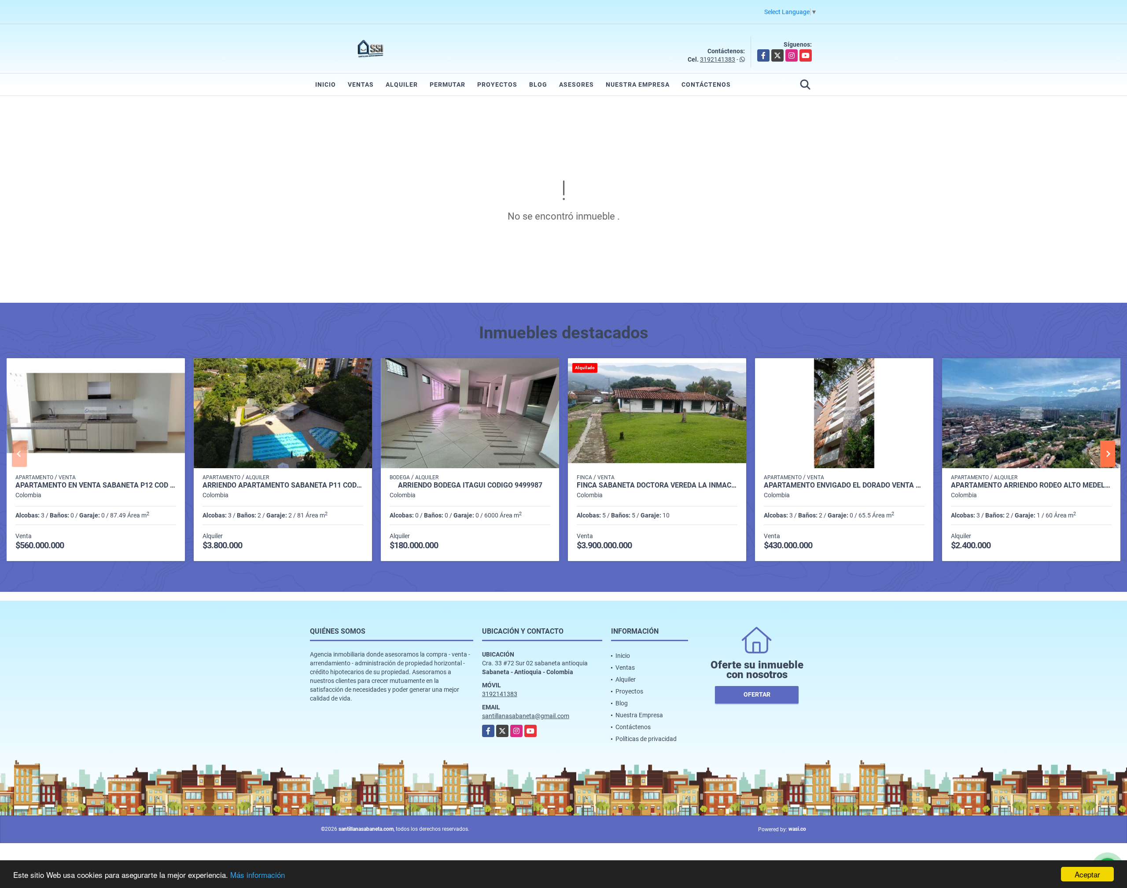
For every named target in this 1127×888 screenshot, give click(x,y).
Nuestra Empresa (638, 84)
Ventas (361, 84)
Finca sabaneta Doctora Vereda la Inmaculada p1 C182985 (657, 485)
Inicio (325, 84)
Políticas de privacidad (646, 738)
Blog (538, 84)
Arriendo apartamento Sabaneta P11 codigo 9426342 (283, 485)
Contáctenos (706, 84)
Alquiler (402, 84)
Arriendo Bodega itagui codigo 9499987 (470, 485)
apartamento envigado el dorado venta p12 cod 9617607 (844, 485)
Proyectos (497, 84)
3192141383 (717, 59)
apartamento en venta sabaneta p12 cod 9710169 (95, 485)
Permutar (447, 84)
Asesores (576, 84)
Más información (257, 874)
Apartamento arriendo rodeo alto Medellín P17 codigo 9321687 (1031, 485)
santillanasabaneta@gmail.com (525, 715)
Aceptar (1087, 874)
